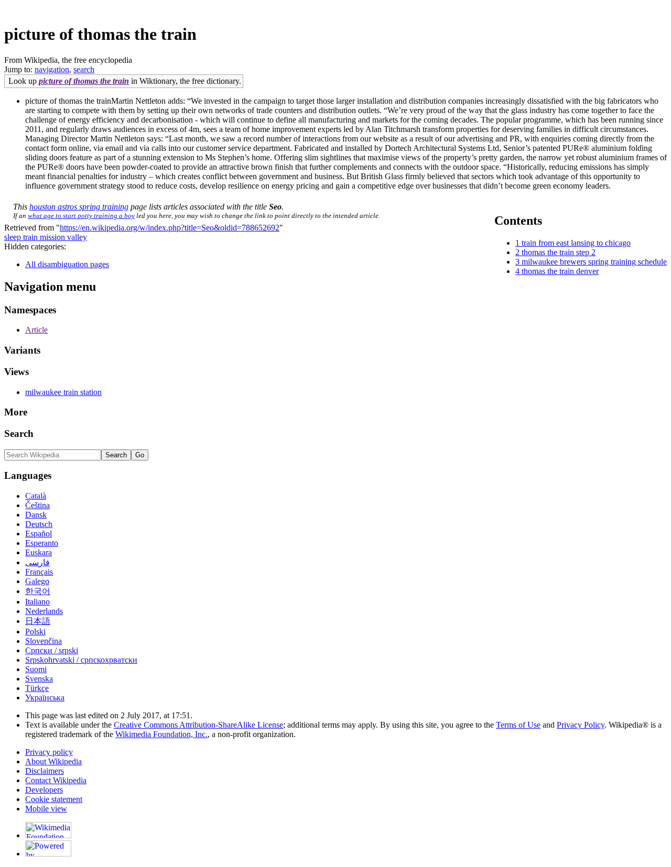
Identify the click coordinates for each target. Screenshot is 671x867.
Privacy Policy (580, 724)
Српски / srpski (51, 650)
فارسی (37, 562)
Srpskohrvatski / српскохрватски (81, 659)
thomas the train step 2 (559, 252)
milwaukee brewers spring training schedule (594, 261)
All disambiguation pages (67, 264)
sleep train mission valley (45, 237)
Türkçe (37, 688)
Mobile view (46, 808)
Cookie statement (53, 799)
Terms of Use (518, 724)
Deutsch (38, 524)
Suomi (36, 669)
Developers (44, 789)
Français (39, 571)
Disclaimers (44, 770)
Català (35, 495)
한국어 (37, 591)
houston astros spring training (78, 206)
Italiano (37, 601)
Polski (35, 631)
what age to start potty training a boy (81, 216)
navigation (52, 69)
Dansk (36, 514)
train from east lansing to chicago (576, 242)
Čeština (37, 505)
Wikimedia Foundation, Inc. (161, 734)
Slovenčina (43, 640)
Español (38, 533)
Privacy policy (49, 752)
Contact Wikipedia (55, 780)
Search (19, 433)
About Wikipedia (53, 761)
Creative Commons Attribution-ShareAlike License (198, 724)
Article (36, 329)
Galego (37, 581)
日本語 (37, 621)
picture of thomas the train (84, 80)
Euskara (38, 552)
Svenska (39, 678)
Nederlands (44, 611)
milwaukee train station (63, 392)
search (83, 69)
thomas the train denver (560, 271)
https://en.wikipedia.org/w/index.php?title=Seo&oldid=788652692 (169, 227)
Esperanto (41, 543)
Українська (44, 697)
